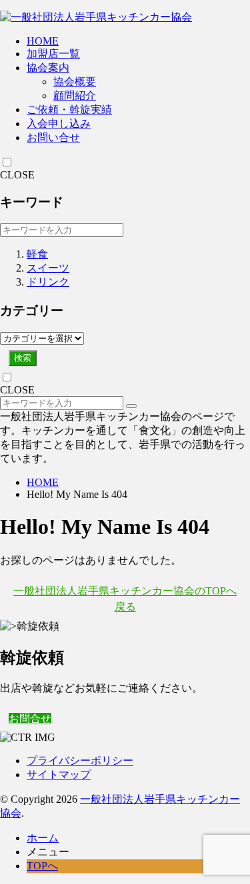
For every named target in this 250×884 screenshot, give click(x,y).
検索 (22, 358)
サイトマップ (59, 774)
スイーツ (48, 268)
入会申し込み (59, 123)
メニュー (48, 851)
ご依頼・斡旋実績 (69, 109)
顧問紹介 (74, 95)
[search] (131, 406)
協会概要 (74, 81)
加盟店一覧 (53, 53)
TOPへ (42, 865)
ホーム (43, 837)
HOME (43, 41)
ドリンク (48, 282)
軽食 (37, 254)
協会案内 (48, 67)
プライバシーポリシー (80, 760)
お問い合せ (53, 137)
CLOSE (17, 174)
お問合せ (30, 718)
